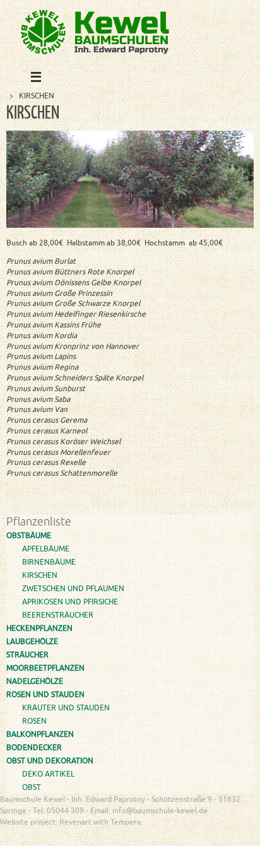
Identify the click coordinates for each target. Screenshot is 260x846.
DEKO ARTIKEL (48, 774)
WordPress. (228, 837)
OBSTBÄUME (28, 536)
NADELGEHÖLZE (34, 681)
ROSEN (34, 721)
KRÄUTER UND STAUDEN (66, 708)
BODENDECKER (34, 748)
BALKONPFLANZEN (40, 734)
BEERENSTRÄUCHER (57, 615)
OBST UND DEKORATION (49, 761)
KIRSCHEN (39, 575)
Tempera (186, 837)
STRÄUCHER (27, 655)
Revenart (75, 822)
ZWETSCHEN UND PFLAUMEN (73, 589)
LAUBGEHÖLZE (32, 642)
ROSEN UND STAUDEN (45, 695)
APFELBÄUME (45, 549)
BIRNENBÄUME (49, 562)
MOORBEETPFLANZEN (45, 668)
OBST (31, 787)
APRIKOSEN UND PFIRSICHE (70, 602)
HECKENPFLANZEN (39, 628)
